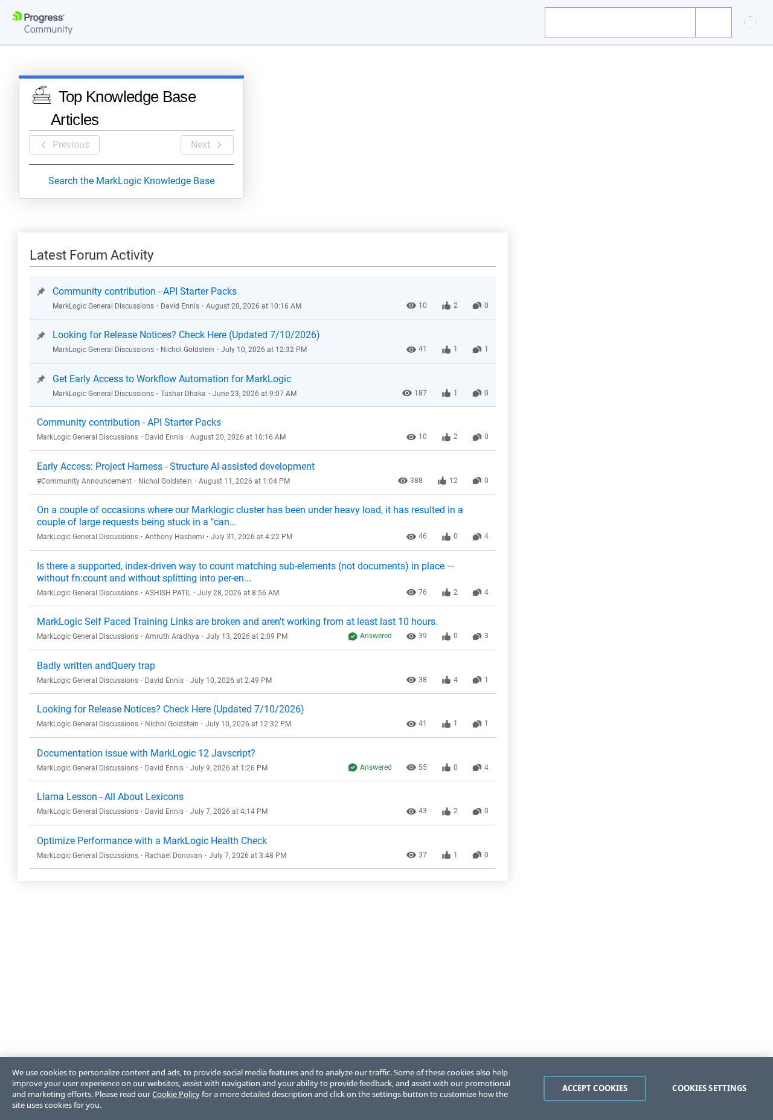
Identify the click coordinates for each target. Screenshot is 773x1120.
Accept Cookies (595, 1088)
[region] (386, 1088)
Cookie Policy (176, 1094)
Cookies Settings (709, 1088)
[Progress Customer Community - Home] (42, 22)
